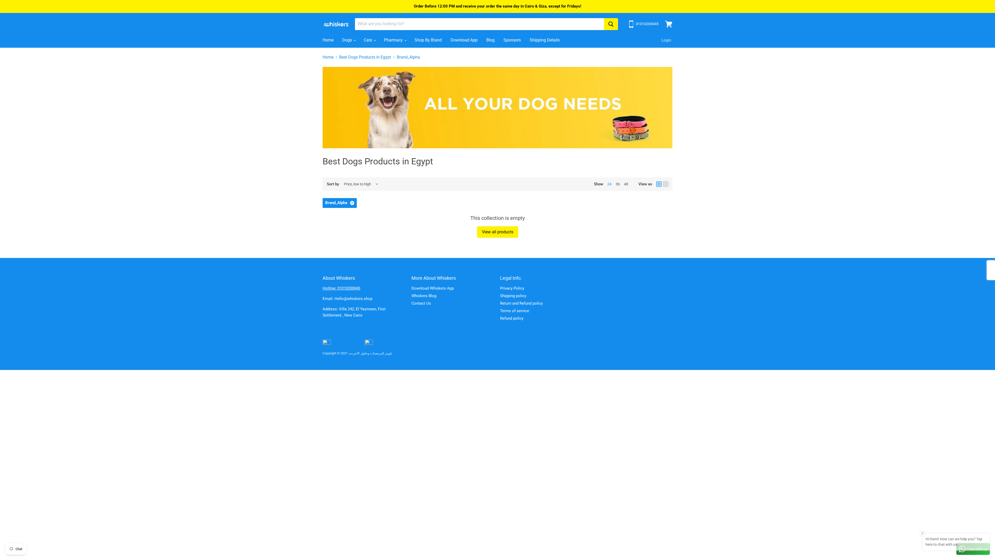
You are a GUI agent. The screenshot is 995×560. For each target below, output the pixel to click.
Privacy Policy (512, 288)
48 (626, 184)
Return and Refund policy (521, 303)
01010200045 (647, 24)
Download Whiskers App (432, 288)
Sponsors (512, 40)
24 (609, 184)
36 (618, 184)
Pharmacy (394, 40)
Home (328, 40)
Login (666, 40)
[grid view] (659, 184)
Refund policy (511, 318)
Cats (368, 40)
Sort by (333, 184)
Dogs (347, 40)
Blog (490, 40)
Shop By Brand (428, 40)
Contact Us (421, 303)
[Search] (611, 24)
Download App (464, 40)
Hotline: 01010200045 (341, 288)
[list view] (665, 184)
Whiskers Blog (423, 295)
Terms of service (514, 311)
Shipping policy (513, 295)
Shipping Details (545, 40)
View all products (497, 231)
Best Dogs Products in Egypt (365, 57)
